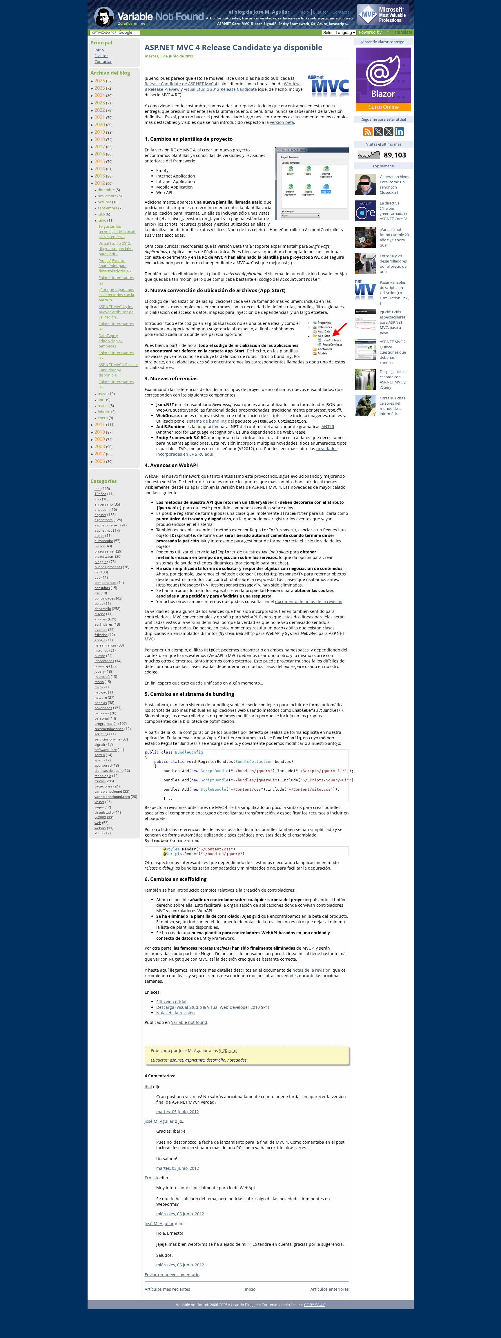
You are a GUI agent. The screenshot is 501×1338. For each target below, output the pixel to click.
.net (98, 488)
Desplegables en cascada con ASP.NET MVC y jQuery (394, 379)
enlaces (101, 619)
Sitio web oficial (171, 1001)
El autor (320, 12)
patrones (102, 713)
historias (101, 650)
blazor (100, 546)
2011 (100, 424)
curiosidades (105, 598)
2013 (100, 176)
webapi (100, 828)
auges (99, 535)
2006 (100, 461)
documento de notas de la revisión (308, 601)
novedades (103, 708)
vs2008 (100, 817)
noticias (101, 702)
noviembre (107, 195)
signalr (100, 744)
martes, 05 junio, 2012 (177, 1111)
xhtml (99, 833)
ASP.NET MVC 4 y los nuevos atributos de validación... (116, 312)
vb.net (99, 802)
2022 (100, 110)
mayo (103, 393)
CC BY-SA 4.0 (314, 1304)
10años (100, 494)
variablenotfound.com (112, 796)
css (97, 593)
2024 (100, 95)
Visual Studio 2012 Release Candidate (220, 89)
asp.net (100, 515)
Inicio (303, 12)
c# (97, 572)
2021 (100, 117)
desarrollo (103, 608)
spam (99, 760)
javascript (102, 666)
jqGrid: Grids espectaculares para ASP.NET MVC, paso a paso (392, 322)
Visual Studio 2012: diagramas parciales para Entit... (115, 248)
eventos (101, 629)
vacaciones (103, 786)
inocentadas (104, 661)
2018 (100, 139)
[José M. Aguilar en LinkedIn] (399, 134)
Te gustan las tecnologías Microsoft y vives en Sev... (117, 231)
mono (99, 682)
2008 (100, 446)
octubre (105, 201)
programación (106, 723)
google (100, 640)
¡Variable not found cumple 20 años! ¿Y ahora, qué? (394, 237)
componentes (106, 582)
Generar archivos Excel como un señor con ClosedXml (394, 184)
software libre (106, 749)
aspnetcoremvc (107, 525)
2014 (100, 168)
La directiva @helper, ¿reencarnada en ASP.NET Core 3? (394, 210)
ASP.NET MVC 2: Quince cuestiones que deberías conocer (393, 352)
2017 (100, 146)
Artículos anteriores (330, 1289)
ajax (98, 499)
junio (102, 220)
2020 (100, 124)
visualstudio (104, 812)
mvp (98, 687)
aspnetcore (104, 520)
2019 (100, 132)
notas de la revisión (312, 970)
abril (102, 399)
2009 (100, 439)
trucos (100, 781)
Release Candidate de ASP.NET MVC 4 (181, 83)
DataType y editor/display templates (111, 341)
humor (100, 655)
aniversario (104, 504)
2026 (100, 80)
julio (102, 214)
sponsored (103, 765)
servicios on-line (108, 739)
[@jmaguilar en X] (378, 134)
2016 (100, 154)
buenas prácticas (108, 567)
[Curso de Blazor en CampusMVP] (383, 110)
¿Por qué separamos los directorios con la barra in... (116, 295)
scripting (101, 734)
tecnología (103, 776)
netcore (101, 697)
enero (103, 417)
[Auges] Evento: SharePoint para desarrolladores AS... (116, 266)
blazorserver (105, 551)
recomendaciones (109, 729)
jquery (100, 671)
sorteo (100, 755)
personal (102, 718)
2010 (100, 432)
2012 (100, 183)
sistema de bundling (207, 421)
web (98, 823)
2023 (100, 102)
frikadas (101, 635)
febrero (104, 411)
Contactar (342, 12)
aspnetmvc (103, 530)
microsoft (102, 676)
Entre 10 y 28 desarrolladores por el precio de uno (393, 263)
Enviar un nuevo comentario (172, 1274)
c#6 (98, 577)
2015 (100, 161)
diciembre (107, 189)
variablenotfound (108, 791)
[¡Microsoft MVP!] (383, 23)
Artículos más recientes (167, 1289)
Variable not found (189, 1022)
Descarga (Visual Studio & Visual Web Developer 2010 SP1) (212, 1007)
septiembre (108, 208)
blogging (101, 562)
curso (99, 603)
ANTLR (328, 426)
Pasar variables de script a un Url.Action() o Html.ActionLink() (394, 293)
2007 (100, 453)
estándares (104, 624)
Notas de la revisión (175, 1012)
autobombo (104, 541)
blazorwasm (104, 556)
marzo (104, 405)
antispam (102, 509)
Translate (403, 32)
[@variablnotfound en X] (388, 134)
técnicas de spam (109, 770)
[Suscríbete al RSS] (368, 134)
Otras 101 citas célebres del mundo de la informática (392, 405)
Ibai (148, 1086)
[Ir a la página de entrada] (143, 14)
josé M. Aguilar (159, 1121)
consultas (102, 588)
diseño (100, 614)
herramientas (106, 645)
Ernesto (152, 1178)
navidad (101, 692)
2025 (100, 88)
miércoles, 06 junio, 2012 (180, 1213)
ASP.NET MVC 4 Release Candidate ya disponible (118, 370)
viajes (99, 807)
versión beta (282, 122)
